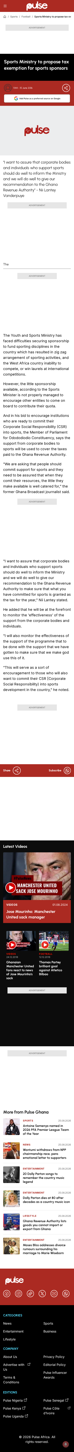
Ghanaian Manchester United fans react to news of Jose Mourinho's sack (20, 970)
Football (26, 16)
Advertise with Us (13, 1367)
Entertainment (34, 1168)
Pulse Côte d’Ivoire (51, 1410)
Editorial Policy (54, 1365)
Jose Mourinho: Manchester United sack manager (30, 914)
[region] (37, 956)
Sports (14, 16)
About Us (10, 1357)
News (26, 1144)
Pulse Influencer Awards (55, 1375)
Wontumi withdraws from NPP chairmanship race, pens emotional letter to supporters (44, 1154)
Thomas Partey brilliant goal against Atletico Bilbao (50, 968)
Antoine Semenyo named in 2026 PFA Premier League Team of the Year (46, 1130)
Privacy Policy (54, 1357)
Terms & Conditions (11, 1379)
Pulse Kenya (12, 1408)
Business (49, 1331)
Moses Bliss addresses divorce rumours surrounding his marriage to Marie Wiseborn (44, 1249)
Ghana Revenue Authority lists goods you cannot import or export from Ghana (44, 1225)
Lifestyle (29, 1215)
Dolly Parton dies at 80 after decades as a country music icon (46, 1200)
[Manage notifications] (66, 1444)
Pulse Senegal (53, 1400)
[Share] (66, 88)
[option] (21, 957)
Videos (12, 904)
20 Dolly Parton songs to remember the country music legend (43, 1178)
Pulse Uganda (13, 1416)
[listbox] (38, 956)
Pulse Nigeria (13, 1400)
